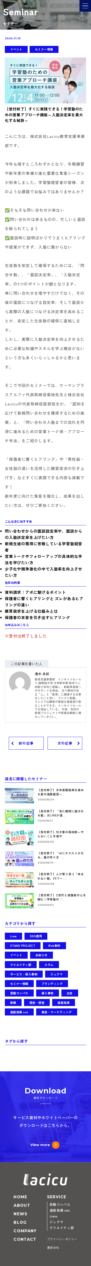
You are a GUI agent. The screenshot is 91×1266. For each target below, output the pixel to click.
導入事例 (47, 993)
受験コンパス (19, 993)
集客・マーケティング (56, 1012)
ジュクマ (56, 974)
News (20, 1214)
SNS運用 (36, 936)
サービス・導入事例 (23, 974)
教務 (13, 1002)
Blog (20, 1222)
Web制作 (54, 945)
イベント (16, 49)
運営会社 (53, 1247)
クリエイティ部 (20, 965)
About (22, 1205)
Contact (25, 1239)
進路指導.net (19, 1012)
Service (56, 1197)
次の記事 (65, 743)
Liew (13, 936)
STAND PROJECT (22, 945)
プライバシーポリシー (62, 1239)
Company (25, 1231)
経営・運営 (36, 1002)
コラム (48, 965)
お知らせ (41, 955)
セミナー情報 (44, 49)
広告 (70, 993)
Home (20, 1197)
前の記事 (26, 743)
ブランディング (52, 983)
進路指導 (64, 1002)
